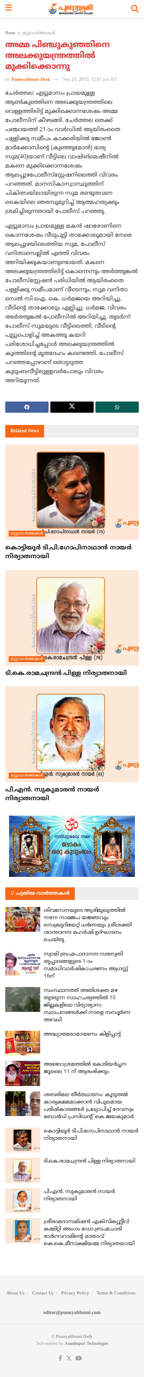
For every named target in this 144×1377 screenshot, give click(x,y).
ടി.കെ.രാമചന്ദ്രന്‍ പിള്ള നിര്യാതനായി (66, 673)
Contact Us (42, 1293)
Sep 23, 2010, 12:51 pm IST (90, 80)
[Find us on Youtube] (78, 1359)
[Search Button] (135, 9)
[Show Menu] (8, 8)
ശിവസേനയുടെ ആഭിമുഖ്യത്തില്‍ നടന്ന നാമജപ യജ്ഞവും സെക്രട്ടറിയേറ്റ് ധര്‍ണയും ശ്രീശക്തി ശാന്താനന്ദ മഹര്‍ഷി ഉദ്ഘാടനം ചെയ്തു (88, 925)
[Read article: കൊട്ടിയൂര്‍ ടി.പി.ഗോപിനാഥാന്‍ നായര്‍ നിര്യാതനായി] (72, 492)
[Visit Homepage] (71, 9)
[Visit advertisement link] (72, 846)
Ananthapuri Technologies (86, 1344)
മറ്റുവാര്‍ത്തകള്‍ (38, 33)
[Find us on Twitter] (69, 1359)
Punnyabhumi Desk (31, 80)
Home (10, 33)
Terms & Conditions (116, 1293)
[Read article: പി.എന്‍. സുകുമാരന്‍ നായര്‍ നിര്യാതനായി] (72, 734)
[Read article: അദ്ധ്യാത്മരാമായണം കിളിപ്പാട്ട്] (22, 1043)
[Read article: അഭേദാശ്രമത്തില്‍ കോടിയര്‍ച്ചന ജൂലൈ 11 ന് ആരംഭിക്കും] (22, 1073)
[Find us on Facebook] (60, 1359)
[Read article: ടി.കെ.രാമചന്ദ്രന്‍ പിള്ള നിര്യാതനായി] (72, 618)
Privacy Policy (75, 1293)
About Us (15, 1293)
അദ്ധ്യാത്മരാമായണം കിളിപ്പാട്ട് (82, 1034)
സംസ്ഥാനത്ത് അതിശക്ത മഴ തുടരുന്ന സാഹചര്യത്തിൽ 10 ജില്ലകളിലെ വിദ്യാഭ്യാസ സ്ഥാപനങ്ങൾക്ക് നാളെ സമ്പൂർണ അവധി (87, 1005)
